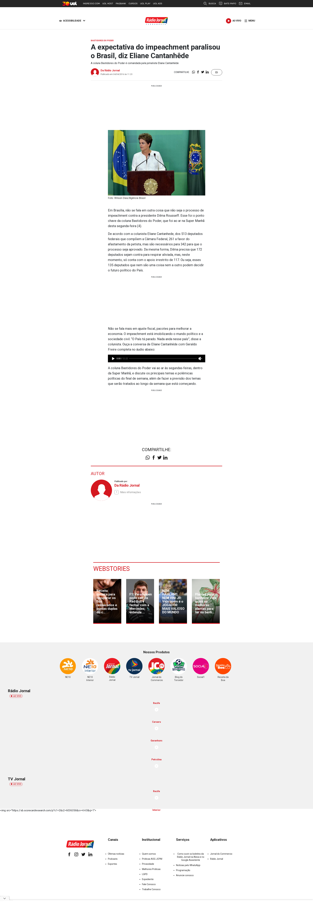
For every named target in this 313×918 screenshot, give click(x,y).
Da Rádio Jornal (110, 70)
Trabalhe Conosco (151, 889)
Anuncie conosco (185, 875)
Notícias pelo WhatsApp (188, 865)
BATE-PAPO (230, 3)
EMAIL (247, 3)
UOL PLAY (145, 3)
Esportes (112, 864)
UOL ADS (157, 3)
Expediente (148, 879)
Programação (183, 870)
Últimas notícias (116, 854)
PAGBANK (121, 3)
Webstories (111, 568)
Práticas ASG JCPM (152, 859)
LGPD (145, 874)
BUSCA (212, 3)
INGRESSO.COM (91, 3)
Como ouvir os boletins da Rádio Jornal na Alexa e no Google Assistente (190, 857)
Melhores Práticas (151, 869)
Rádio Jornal (216, 859)
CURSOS (133, 3)
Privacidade (148, 864)
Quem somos (149, 854)
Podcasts (113, 859)
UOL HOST (107, 3)
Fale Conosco (149, 884)
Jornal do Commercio (221, 854)
